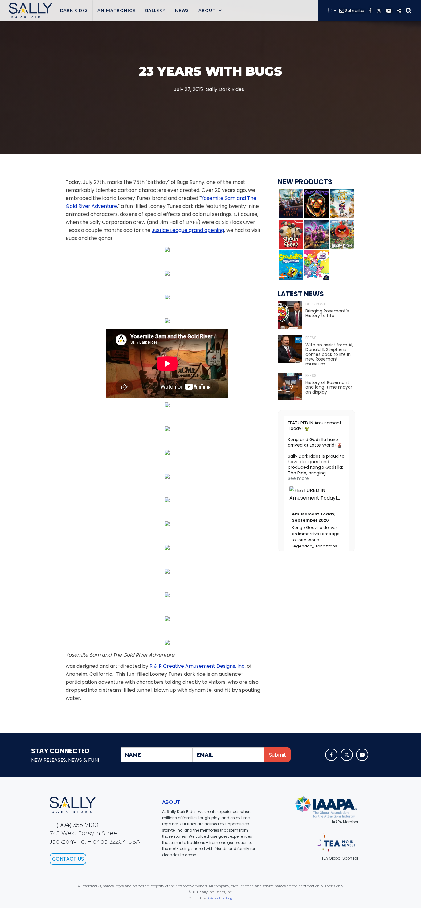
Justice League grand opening (188, 230)
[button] (210, 10)
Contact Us (68, 858)
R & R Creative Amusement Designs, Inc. (197, 666)
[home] (29, 10)
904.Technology (220, 898)
